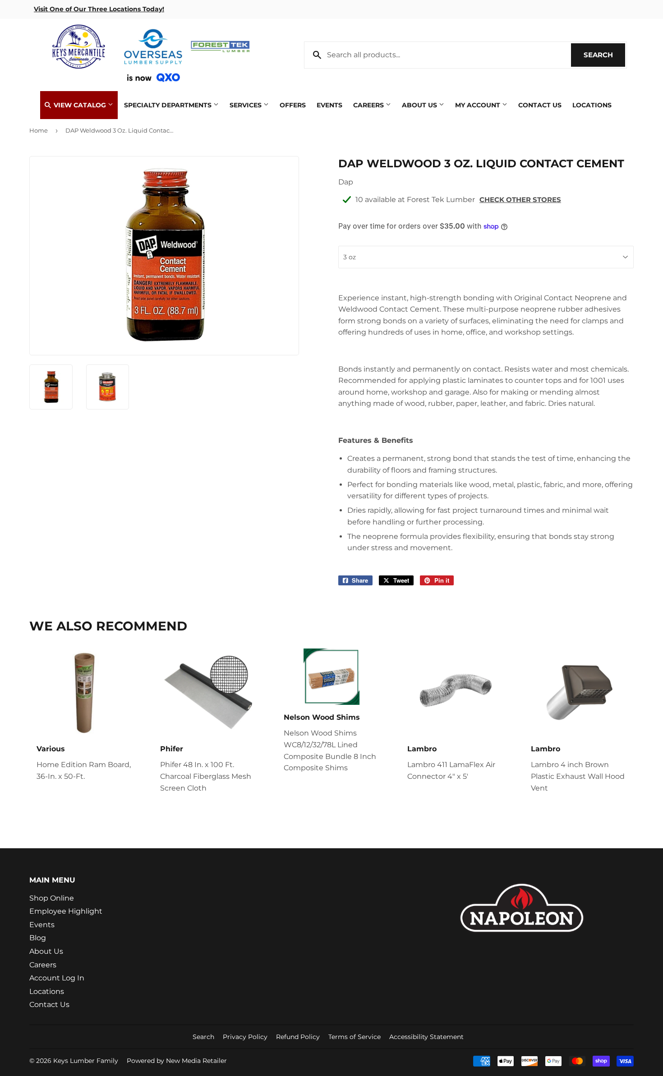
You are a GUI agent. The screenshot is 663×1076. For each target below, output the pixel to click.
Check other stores (520, 199)
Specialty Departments (168, 105)
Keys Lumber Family (85, 1060)
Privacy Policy (245, 1036)
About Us (420, 105)
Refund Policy (298, 1036)
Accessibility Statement (426, 1036)
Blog (37, 937)
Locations (592, 105)
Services (246, 105)
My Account (478, 105)
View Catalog (80, 105)
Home (38, 130)
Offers (293, 105)
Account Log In (56, 978)
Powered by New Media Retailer (177, 1060)
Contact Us (540, 105)
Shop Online (51, 898)
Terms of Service (354, 1036)
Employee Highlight (65, 911)
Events (329, 105)
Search (604, 55)
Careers (369, 105)
